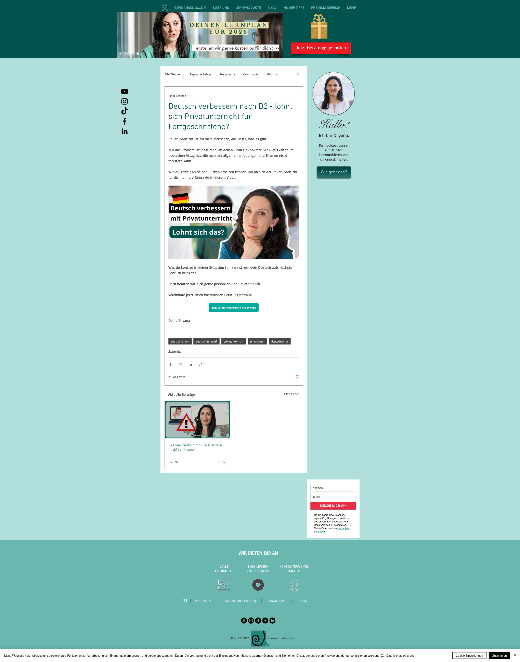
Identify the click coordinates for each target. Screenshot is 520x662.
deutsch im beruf (206, 341)
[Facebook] (124, 121)
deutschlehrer (279, 341)
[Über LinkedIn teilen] (190, 364)
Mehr (269, 74)
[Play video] (233, 222)
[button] (298, 74)
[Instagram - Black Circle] (251, 620)
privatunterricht (233, 341)
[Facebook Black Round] (265, 620)
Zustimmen (499, 655)
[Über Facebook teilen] (170, 364)
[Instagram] (124, 101)
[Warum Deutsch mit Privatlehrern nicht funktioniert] (197, 419)
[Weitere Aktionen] (296, 95)
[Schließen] (515, 655)
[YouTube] (124, 91)
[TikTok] (124, 111)
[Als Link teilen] (200, 364)
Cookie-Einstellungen (469, 655)
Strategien (174, 351)
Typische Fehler (200, 74)
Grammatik (250, 74)
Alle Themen (173, 74)
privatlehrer (257, 341)
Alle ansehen (291, 394)
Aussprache (227, 74)
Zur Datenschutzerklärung (398, 655)
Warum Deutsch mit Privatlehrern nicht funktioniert (196, 447)
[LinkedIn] (124, 131)
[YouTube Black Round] (244, 620)
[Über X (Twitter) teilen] (180, 364)
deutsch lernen (180, 341)
